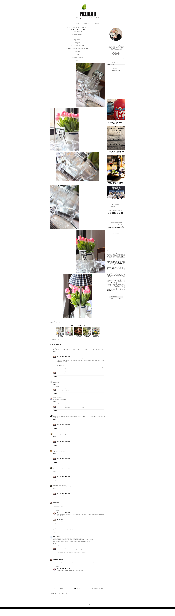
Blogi (77, 23)
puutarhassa (109, 284)
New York (123, 255)
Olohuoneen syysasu (112, 256)
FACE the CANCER (119, 251)
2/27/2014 (57, 502)
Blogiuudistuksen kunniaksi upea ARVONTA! (116, 199)
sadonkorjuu (120, 285)
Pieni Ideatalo (118, 256)
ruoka (115, 285)
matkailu (122, 275)
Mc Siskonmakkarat (113, 255)
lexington (123, 273)
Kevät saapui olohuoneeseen (96, 336)
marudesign (116, 275)
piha (108, 281)
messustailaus (117, 276)
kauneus (114, 267)
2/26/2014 (60, 348)
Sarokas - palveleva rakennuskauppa (116, 226)
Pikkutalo (123, 256)
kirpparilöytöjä (109, 269)
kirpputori (121, 269)
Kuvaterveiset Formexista (87, 336)
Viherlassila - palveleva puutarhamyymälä (116, 227)
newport (123, 277)
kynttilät (122, 271)
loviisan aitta (119, 274)
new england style (117, 277)
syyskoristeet (118, 288)
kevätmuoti (121, 268)
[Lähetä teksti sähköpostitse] (58, 339)
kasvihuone (114, 265)
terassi (122, 288)
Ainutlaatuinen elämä (111, 250)
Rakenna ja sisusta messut (120, 257)
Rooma (110, 258)
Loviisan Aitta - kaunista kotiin (116, 224)
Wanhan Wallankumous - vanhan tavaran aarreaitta (116, 229)
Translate (119, 298)
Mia (54, 502)
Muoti (118, 255)
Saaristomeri (115, 258)
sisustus (117, 287)
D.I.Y (108, 251)
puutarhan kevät (120, 283)
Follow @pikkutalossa (116, 70)
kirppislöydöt (116, 269)
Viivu (54, 450)
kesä (118, 267)
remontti (122, 284)
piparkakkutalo (120, 281)
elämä (123, 261)
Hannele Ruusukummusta (59, 433)
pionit (113, 281)
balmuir (123, 259)
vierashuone (120, 289)
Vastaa (54, 351)
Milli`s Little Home (57, 485)
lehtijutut (114, 273)
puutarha (110, 283)
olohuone (116, 279)
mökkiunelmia (109, 277)
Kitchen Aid (114, 254)
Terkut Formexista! (69, 335)
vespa (114, 289)
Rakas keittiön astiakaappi (60, 336)
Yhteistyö (86, 23)
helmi (108, 262)
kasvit (118, 266)
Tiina (54, 467)
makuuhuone (109, 275)
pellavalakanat (120, 280)
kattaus (122, 266)
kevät (113, 268)
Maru (54, 380)
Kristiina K (55, 397)
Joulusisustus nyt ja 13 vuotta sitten (78, 336)
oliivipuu (110, 279)
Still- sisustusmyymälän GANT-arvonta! (116, 152)
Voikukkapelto (56, 559)
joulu (117, 262)
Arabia (118, 250)
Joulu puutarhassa (117, 253)
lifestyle (111, 274)
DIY (111, 251)
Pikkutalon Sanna (60, 356)
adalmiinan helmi (110, 260)
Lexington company (121, 254)
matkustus (112, 276)
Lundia (108, 255)
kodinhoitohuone (110, 270)
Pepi (54, 536)
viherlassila (109, 290)
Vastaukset (57, 354)
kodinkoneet (117, 270)
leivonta (118, 273)
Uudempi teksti (58, 588)
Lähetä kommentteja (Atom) (60, 593)
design (119, 261)
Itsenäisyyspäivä (109, 253)
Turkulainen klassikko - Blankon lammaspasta (116, 183)
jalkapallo (113, 262)
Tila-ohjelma (121, 258)
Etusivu (77, 588)
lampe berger (109, 273)
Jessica (54, 414)
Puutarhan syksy (111, 257)
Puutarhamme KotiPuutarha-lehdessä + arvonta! (116, 122)
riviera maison (109, 285)
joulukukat (113, 263)
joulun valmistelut (119, 263)
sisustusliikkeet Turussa (111, 288)
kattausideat (109, 267)
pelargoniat (113, 280)
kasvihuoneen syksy (113, 266)
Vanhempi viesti (97, 588)
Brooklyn (122, 250)
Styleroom (96, 23)
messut (122, 276)
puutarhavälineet (116, 284)
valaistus (108, 289)
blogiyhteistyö (111, 261)
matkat (108, 276)
